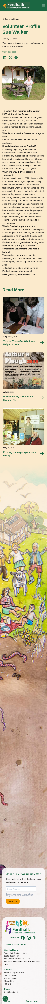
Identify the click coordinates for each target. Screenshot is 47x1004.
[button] (42, 6)
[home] (16, 5)
